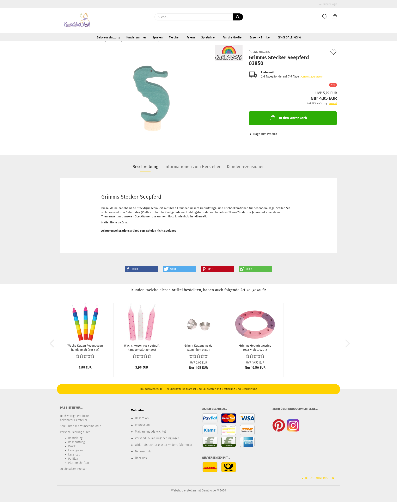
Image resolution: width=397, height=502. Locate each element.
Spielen (157, 37)
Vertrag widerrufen (318, 478)
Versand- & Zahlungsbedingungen (157, 438)
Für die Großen (233, 37)
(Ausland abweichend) (311, 76)
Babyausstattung (108, 37)
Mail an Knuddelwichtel (150, 431)
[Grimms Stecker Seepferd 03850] (151, 97)
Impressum (142, 425)
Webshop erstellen (183, 490)
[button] (335, 17)
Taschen (174, 37)
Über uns (141, 458)
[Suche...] (238, 16)
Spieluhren (208, 37)
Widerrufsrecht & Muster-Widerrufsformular (163, 445)
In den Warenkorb (293, 118)
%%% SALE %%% (289, 37)
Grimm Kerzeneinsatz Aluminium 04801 (198, 347)
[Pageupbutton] (385, 496)
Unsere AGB (142, 418)
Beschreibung (145, 166)
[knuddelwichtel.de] (77, 20)
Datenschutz (143, 451)
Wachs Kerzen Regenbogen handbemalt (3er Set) (85, 347)
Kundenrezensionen (246, 166)
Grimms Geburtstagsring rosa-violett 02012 (255, 347)
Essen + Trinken (260, 37)
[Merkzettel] (324, 17)
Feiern (191, 37)
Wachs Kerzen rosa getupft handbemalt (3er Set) (141, 347)
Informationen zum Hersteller (192, 166)
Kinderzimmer (136, 37)
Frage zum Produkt (265, 134)
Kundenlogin (329, 4)
